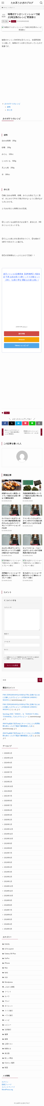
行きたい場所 (9, 1063)
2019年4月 (8, 867)
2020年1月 (8, 824)
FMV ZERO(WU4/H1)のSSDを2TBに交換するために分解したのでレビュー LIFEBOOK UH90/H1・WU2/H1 (21, 697)
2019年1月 (8, 881)
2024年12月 (8, 758)
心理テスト (9, 1044)
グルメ (14, 21)
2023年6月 (8, 777)
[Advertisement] (22, 73)
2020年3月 (8, 815)
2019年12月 (8, 829)
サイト (6, 649)
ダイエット (9, 1006)
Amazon (22, 339)
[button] (5, 423)
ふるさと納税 (9, 987)
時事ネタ (8, 1049)
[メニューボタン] (3, 3)
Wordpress (9, 982)
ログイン (5, 1082)
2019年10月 (8, 838)
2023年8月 (8, 767)
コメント (7, 607)
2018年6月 (8, 915)
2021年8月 (8, 791)
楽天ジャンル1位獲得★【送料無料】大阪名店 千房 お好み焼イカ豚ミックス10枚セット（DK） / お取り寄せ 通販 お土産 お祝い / (21, 277)
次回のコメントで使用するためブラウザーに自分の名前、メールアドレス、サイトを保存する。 (23, 658)
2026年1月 (8, 753)
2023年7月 (8, 772)
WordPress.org (7, 1089)
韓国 (6, 1067)
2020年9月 (8, 801)
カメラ (7, 996)
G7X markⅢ (9, 949)
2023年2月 (8, 782)
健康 (6, 1034)
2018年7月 (8, 910)
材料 (9, 107)
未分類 (7, 1053)
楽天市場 (22, 334)
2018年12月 (8, 886)
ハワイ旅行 (9, 1015)
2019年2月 (8, 877)
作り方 (9, 110)
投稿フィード (7, 1084)
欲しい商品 (9, 1058)
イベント (8, 992)
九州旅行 (8, 1029)
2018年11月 (8, 891)
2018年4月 (8, 924)
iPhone (7, 963)
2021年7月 (8, 796)
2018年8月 (8, 905)
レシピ (7, 1020)
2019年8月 (8, 848)
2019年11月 (8, 834)
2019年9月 (8, 843)
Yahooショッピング (22, 345)
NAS (6, 973)
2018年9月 (8, 900)
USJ (6, 977)
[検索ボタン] (41, 3)
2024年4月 (8, 763)
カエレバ (25, 326)
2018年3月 (8, 929)
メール (7, 641)
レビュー (8, 1025)
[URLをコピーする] (39, 423)
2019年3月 (8, 872)
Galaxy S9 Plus (10, 954)
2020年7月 (8, 805)
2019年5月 (8, 862)
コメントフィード (8, 1087)
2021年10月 (8, 786)
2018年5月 (8, 919)
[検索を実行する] (40, 680)
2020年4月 (8, 810)
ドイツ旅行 (9, 1011)
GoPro (7, 958)
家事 (6, 1039)
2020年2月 (8, 820)
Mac (6, 968)
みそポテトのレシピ (12, 104)
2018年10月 (8, 896)
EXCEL (7, 944)
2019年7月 (8, 853)
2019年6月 (8, 858)
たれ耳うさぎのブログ (22, 3)
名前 (6, 634)
